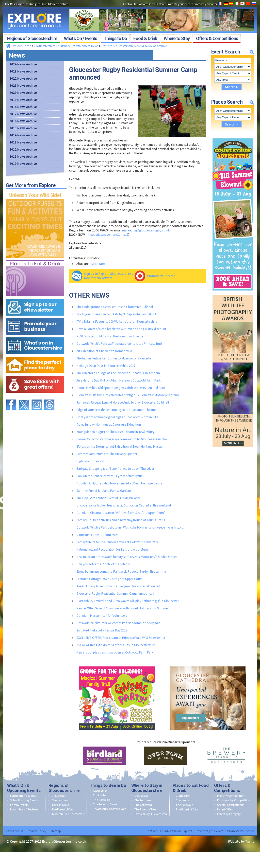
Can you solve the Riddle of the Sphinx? (103, 564)
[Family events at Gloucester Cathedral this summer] (208, 665)
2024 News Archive (23, 64)
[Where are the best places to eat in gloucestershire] (35, 259)
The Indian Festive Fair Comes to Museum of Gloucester (114, 358)
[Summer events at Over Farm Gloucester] (233, 137)
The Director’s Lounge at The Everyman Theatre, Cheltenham (118, 373)
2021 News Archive (23, 85)
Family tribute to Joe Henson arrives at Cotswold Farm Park (117, 542)
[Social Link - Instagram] (36, 397)
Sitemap (55, 831)
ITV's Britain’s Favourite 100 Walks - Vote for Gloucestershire (116, 321)
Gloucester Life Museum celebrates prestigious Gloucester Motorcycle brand (127, 395)
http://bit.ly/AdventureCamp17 (107, 234)
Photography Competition (233, 800)
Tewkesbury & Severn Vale (68, 814)
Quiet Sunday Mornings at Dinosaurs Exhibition (108, 424)
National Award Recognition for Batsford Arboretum (112, 549)
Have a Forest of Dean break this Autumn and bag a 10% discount (121, 329)
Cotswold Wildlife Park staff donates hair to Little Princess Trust (119, 343)
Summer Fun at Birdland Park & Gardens (103, 490)
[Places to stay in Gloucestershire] (35, 355)
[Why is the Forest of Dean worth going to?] (35, 190)
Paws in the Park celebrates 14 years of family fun (109, 476)
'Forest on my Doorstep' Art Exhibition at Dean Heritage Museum (120, 446)
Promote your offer (240, 831)
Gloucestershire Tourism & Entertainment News (66, 46)
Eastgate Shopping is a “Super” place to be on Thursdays (115, 468)
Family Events (19, 805)
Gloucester (59, 795)
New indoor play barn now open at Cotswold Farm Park (114, 652)
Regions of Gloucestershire (64, 788)
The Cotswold (60, 805)
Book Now (98, 264)
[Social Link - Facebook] (11, 397)
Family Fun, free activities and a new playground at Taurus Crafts (120, 520)
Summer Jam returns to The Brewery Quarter (106, 454)
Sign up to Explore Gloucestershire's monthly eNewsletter (108, 275)
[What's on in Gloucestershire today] (35, 336)
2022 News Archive (23, 78)
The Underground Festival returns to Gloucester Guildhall (115, 307)
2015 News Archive (23, 128)
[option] (104, 756)
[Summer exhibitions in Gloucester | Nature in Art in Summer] (233, 294)
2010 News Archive (23, 163)
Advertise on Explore (178, 831)
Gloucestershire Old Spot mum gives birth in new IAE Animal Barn (120, 388)
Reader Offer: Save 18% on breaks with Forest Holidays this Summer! (122, 608)
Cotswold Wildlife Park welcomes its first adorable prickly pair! (118, 623)
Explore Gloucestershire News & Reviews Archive (134, 46)
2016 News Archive (23, 121)
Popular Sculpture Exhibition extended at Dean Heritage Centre (119, 483)
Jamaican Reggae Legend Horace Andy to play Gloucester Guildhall (122, 402)
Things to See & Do (108, 785)
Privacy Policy (36, 831)
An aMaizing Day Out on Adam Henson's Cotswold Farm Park (118, 380)
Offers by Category (229, 814)
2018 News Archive (23, 107)
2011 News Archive (23, 156)
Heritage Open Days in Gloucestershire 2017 (105, 366)
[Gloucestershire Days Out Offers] (35, 375)
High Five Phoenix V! (90, 461)
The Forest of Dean (63, 809)
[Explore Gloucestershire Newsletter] (35, 298)
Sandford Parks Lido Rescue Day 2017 (101, 630)
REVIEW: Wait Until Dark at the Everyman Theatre (109, 336)
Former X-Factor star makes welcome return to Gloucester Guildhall (122, 439)
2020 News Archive (23, 92)
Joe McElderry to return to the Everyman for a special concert (118, 586)
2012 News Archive (23, 149)
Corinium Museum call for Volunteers (101, 615)
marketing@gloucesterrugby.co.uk (146, 230)
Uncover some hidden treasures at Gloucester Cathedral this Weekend (123, 505)
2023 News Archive (23, 71)
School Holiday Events (24, 800)
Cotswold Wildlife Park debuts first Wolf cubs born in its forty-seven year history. (130, 527)
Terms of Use (14, 831)
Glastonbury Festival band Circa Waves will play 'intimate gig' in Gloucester (127, 601)
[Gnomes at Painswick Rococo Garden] (117, 665)
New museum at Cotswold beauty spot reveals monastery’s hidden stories (126, 557)
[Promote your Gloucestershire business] (35, 317)
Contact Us (153, 831)
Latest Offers (225, 809)
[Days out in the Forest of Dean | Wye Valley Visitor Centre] (161, 7)
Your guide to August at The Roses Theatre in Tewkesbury (115, 432)
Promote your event (161, 276)
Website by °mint (241, 841)
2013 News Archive (23, 142)
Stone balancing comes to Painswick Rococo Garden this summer (121, 571)
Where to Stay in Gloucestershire (146, 788)
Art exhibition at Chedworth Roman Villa (104, 351)
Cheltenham (60, 800)
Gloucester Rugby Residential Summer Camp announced (115, 593)
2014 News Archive (23, 135)
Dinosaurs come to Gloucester (97, 535)
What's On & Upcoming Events (24, 788)
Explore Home (21, 46)
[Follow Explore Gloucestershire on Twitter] (24, 397)
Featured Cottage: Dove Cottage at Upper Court (109, 579)
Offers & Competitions (227, 788)
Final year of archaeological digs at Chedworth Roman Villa (117, 417)
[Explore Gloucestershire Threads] (49, 397)
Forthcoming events (23, 795)
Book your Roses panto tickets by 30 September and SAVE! (116, 314)
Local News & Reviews (24, 809)
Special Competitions (230, 805)
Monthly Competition (230, 795)
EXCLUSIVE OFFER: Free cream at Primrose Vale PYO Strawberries (120, 638)
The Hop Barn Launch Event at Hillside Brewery (108, 498)
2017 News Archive (23, 114)
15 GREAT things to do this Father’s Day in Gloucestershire (115, 645)
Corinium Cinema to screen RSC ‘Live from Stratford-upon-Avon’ (120, 513)
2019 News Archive (23, 100)
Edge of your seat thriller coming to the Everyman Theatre (116, 410)
